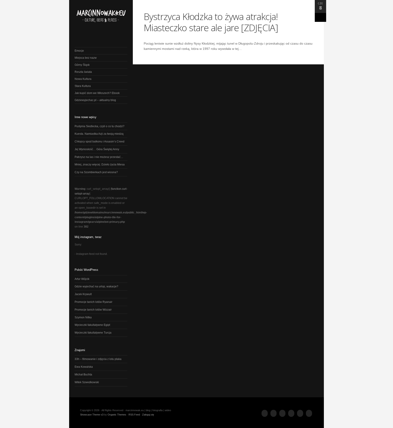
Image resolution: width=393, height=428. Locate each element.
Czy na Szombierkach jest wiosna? (96, 172)
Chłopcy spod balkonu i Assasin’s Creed (99, 141)
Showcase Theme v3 (91, 414)
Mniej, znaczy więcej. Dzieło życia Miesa (100, 164)
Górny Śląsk (82, 64)
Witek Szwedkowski (87, 382)
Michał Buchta (83, 374)
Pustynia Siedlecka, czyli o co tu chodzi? (99, 126)
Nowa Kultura (83, 79)
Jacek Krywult (83, 294)
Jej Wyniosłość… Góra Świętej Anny (97, 149)
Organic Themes (117, 414)
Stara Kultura (83, 86)
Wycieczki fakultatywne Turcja (93, 332)
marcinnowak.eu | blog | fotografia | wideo (101, 18)
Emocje (79, 50)
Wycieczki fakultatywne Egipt (92, 325)
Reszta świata (83, 71)
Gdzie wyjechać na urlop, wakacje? (96, 286)
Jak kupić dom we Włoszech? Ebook (97, 93)
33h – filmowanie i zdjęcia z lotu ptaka (98, 359)
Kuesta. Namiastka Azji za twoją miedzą (99, 133)
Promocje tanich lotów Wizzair (93, 309)
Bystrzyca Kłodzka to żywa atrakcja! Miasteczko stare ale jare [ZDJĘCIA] (211, 22)
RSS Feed (134, 414)
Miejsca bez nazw (86, 57)
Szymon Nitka (83, 317)
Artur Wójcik (82, 279)
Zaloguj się (148, 414)
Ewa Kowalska (84, 366)
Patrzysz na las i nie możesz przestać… (99, 157)
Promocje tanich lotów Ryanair (93, 302)
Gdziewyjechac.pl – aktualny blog (95, 100)
